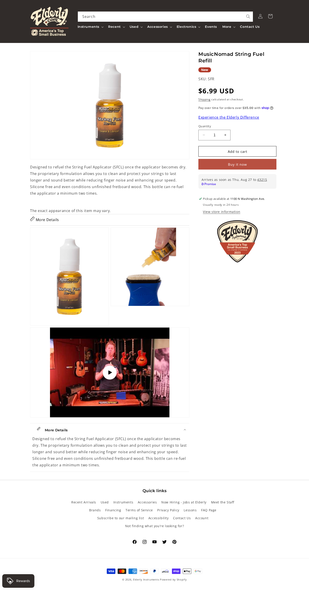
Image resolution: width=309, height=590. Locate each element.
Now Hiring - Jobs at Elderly (184, 502)
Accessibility (158, 518)
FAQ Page (208, 510)
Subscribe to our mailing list (120, 518)
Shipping (204, 99)
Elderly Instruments (146, 579)
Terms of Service (139, 510)
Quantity (204, 126)
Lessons (190, 510)
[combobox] (165, 17)
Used (105, 502)
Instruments (123, 502)
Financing (113, 510)
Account (201, 518)
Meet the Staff (222, 502)
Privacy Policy (168, 510)
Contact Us (182, 518)
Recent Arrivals (83, 502)
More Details (47, 219)
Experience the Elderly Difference (228, 117)
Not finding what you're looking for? (154, 526)
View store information (221, 212)
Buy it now (237, 164)
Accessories (147, 502)
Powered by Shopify (173, 579)
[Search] (248, 16)
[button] (90, 26)
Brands (95, 510)
